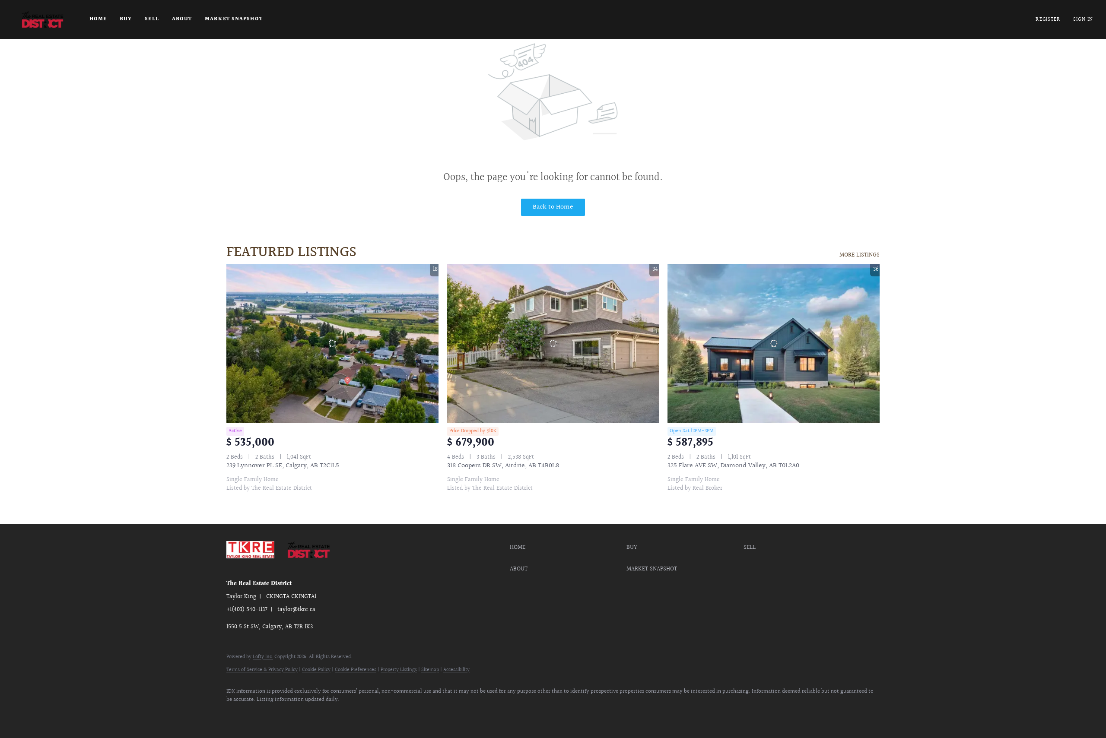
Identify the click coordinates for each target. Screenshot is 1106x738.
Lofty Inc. (263, 657)
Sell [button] (152, 19)
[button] (43, 19)
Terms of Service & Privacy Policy (262, 670)
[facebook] (236, 714)
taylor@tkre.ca (296, 609)
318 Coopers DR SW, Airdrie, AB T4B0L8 (503, 465)
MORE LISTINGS (859, 255)
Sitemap (430, 670)
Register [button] (1048, 20)
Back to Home (553, 207)
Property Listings (399, 670)
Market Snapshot (234, 19)
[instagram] (261, 714)
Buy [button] (126, 19)
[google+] (286, 714)
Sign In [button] (1083, 20)
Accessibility (456, 670)
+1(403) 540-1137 (246, 609)
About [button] (182, 19)
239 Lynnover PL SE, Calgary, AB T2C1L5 (282, 465)
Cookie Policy (316, 670)
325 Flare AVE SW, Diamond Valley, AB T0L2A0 (733, 465)
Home (98, 19)
